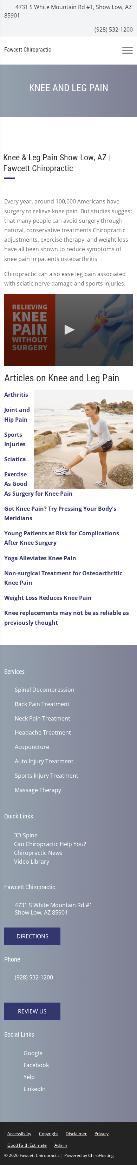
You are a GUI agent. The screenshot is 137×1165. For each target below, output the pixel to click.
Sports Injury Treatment (46, 775)
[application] (68, 330)
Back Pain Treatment (42, 704)
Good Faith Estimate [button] (27, 1145)
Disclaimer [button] (76, 1134)
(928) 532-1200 (113, 29)
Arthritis (16, 395)
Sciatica (15, 459)
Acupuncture (32, 747)
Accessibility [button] (19, 1134)
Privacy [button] (101, 1134)
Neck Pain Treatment (42, 718)
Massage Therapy (38, 790)
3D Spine (26, 835)
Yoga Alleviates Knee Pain (40, 558)
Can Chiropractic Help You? (50, 844)
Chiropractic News (38, 853)
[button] (68, 329)
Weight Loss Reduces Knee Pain (48, 598)
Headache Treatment (43, 732)
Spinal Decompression (44, 690)
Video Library (31, 861)
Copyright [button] (48, 1134)
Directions (32, 936)
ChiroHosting (101, 1155)
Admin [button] (60, 1145)
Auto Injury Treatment (44, 761)
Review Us (32, 1011)
